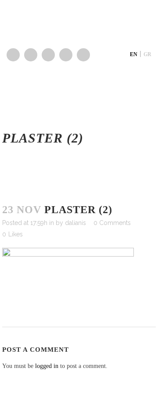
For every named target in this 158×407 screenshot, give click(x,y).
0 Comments (112, 222)
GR (147, 54)
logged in (46, 366)
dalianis (75, 222)
